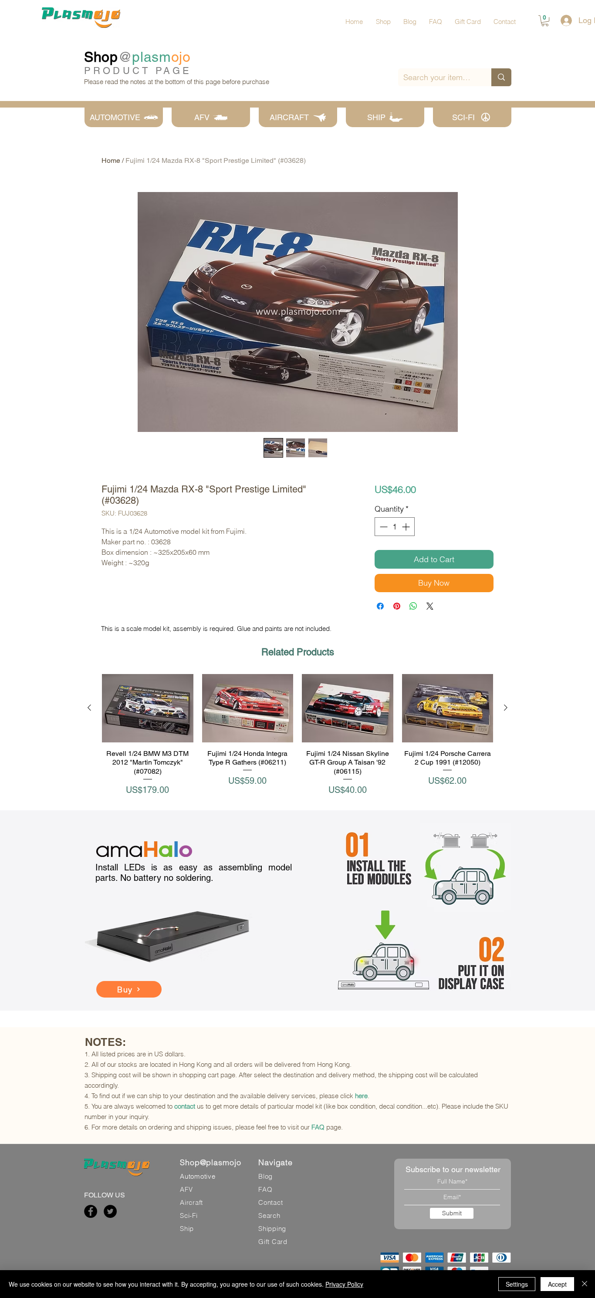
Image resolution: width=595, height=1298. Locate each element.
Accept (557, 1284)
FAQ (318, 1127)
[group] (297, 740)
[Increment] (406, 527)
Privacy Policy (344, 1284)
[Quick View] (147, 708)
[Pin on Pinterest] (397, 606)
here (361, 1096)
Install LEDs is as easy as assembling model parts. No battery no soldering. (193, 872)
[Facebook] (90, 1211)
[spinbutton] (394, 527)
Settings (517, 1284)
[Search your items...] (501, 77)
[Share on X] (430, 606)
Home (110, 160)
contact (184, 1106)
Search (269, 1215)
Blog (265, 1176)
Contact (270, 1202)
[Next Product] (505, 707)
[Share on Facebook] (380, 606)
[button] (544, 20)
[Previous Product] (89, 707)
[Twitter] (110, 1211)
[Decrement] (382, 527)
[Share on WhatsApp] (413, 606)
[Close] (584, 1284)
